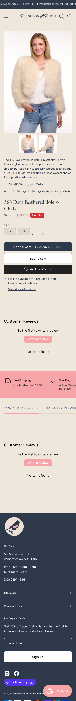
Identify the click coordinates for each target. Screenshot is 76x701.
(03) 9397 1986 (14, 579)
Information (10, 592)
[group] (38, 4)
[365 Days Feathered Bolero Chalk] (28, 144)
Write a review (38, 339)
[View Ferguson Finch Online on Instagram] (7, 673)
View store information (22, 289)
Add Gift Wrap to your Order (26, 184)
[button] (61, 16)
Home (7, 191)
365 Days (20, 191)
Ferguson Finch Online (24, 693)
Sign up (38, 657)
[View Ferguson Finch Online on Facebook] (16, 673)
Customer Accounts (14, 606)
